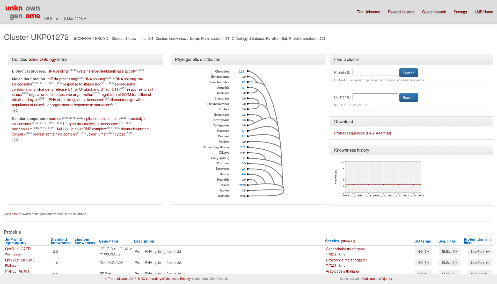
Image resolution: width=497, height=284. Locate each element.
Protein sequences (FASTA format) (362, 133)
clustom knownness (85, 241)
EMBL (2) (448, 262)
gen (16, 15)
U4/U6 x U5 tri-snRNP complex (80, 128)
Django (387, 278)
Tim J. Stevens (118, 278)
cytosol (120, 134)
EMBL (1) (448, 251)
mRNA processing (62, 78)
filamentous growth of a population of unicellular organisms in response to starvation (80, 102)
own (32, 7)
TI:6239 (331, 254)
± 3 (15, 110)
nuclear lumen (96, 134)
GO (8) (422, 262)
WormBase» (14, 254)
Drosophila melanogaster (346, 259)
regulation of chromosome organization (61, 94)
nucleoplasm (22, 128)
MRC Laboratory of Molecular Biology (164, 278)
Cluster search (434, 11)
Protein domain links (477, 241)
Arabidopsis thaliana (342, 271)
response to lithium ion (81, 84)
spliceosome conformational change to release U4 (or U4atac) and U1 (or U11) (73, 86)
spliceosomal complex (102, 118)
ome (32, 15)
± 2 (15, 139)
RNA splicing (94, 78)
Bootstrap (368, 278)
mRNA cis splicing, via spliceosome (74, 99)
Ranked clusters (401, 11)
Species (332, 240)
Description (144, 241)
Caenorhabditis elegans (345, 248)
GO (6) (422, 251)
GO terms (422, 241)
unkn (14, 7)
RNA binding (57, 71)
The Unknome (368, 11)
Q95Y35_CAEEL (18, 248)
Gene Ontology (42, 59)
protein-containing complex (55, 134)
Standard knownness (61, 241)
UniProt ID (15, 241)
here (15, 213)
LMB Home (484, 11)
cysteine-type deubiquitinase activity (106, 71)
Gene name (109, 241)
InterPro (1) (479, 251)
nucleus (55, 118)
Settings (460, 11)
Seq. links (447, 241)
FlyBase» (11, 265)
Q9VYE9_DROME (20, 259)
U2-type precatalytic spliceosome (90, 123)
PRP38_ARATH (18, 271)
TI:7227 (331, 265)
